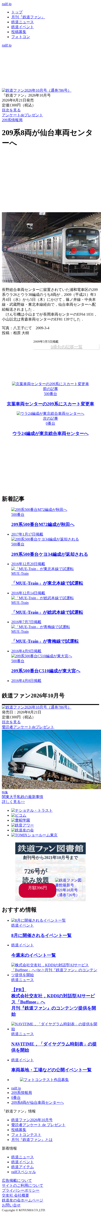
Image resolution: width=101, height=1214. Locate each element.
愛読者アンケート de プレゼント (38, 1125)
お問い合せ (11, 1205)
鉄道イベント (22, 27)
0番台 (16, 1098)
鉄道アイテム (22, 1167)
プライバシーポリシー (20, 1190)
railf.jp (7, 4)
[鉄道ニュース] (50, 54)
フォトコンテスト (26, 1135)
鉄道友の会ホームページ (22, 1200)
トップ (17, 12)
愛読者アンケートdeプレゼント (28, 727)
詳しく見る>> (13, 802)
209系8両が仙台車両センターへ (37, 1102)
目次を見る (11, 722)
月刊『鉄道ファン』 (28, 17)
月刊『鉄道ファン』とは (32, 1140)
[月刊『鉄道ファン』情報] (50, 49)
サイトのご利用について (22, 1185)
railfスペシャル (23, 1172)
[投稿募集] (50, 64)
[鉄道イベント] (50, 59)
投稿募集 (18, 32)
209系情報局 (12, 120)
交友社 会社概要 (15, 1195)
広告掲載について (17, 1181)
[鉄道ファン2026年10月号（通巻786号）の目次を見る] (36, 90)
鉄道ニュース (22, 22)
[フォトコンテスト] (50, 69)
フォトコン (20, 37)
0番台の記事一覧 (66, 346)
